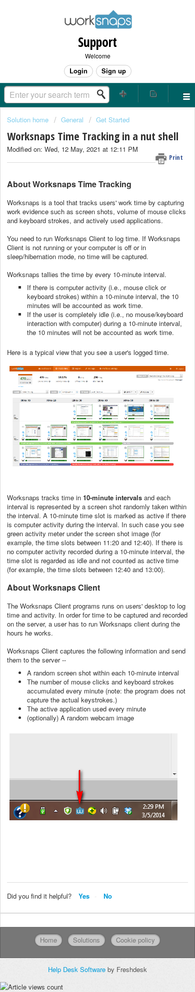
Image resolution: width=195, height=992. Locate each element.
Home (48, 940)
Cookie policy (135, 940)
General (72, 119)
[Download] (79, 498)
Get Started (113, 119)
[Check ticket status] (153, 93)
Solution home (28, 119)
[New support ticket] (123, 93)
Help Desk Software (78, 969)
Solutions (86, 940)
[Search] (104, 94)
